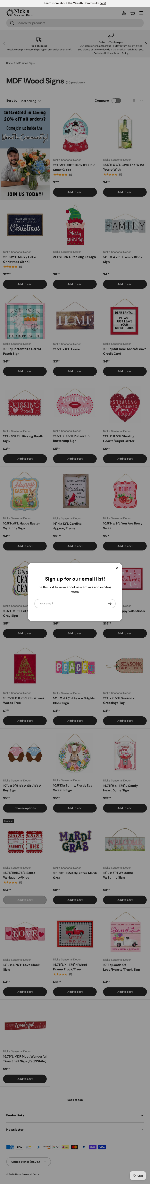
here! (103, 3)
